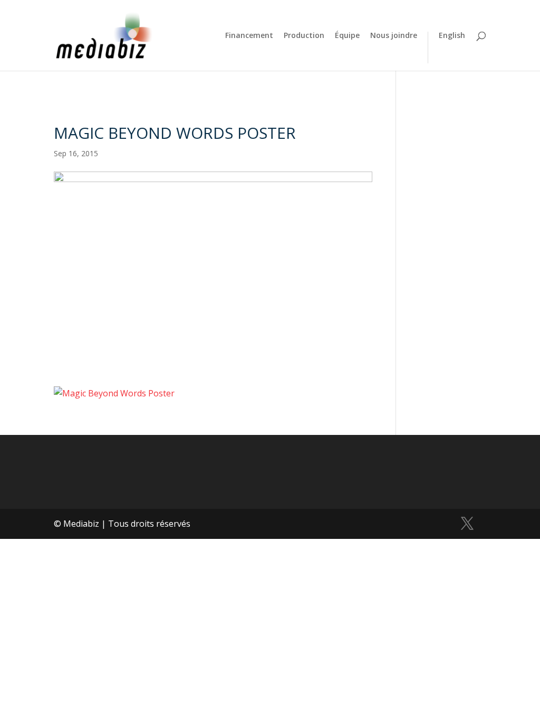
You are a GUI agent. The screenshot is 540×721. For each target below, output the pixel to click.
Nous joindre (393, 36)
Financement (249, 36)
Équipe (347, 36)
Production (304, 36)
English (452, 36)
